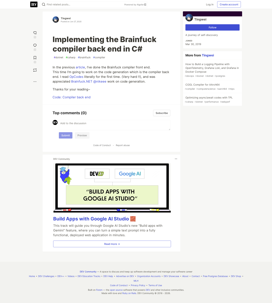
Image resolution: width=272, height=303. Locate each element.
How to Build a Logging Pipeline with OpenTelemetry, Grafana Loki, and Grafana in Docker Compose (212, 70)
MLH (136, 280)
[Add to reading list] (35, 59)
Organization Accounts (149, 276)
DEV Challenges (46, 276)
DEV (148, 290)
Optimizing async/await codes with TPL (209, 99)
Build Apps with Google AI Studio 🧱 (94, 219)
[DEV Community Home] (34, 4)
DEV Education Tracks (89, 276)
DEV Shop (236, 276)
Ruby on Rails (129, 293)
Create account (229, 4)
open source (116, 290)
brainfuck (84, 57)
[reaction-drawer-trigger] (35, 34)
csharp (70, 57)
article (80, 67)
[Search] (43, 4)
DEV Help (108, 276)
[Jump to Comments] (35, 47)
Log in (209, 4)
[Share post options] (35, 81)
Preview (82, 135)
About (185, 276)
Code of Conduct (102, 145)
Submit (65, 135)
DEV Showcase (171, 276)
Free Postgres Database (215, 276)
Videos (71, 276)
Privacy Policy (138, 285)
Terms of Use (155, 285)
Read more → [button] (112, 243)
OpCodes (76, 77)
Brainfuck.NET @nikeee (88, 81)
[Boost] (35, 70)
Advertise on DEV (125, 276)
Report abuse (123, 145)
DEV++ (60, 276)
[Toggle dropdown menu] (175, 158)
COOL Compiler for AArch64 (209, 86)
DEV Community (88, 271)
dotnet (58, 57)
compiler (99, 57)
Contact (196, 276)
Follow (212, 27)
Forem (99, 290)
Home (32, 276)
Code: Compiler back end (72, 97)
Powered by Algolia (134, 4)
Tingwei (66, 18)
